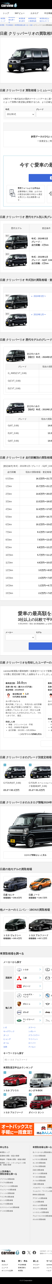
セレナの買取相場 (6, 1204)
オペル (6, 1043)
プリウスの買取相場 (7, 1179)
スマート (32, 1027)
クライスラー (34, 1035)
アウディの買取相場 (40, 1198)
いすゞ (6, 1027)
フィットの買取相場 (7, 1193)
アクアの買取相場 (6, 1183)
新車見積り (22, 1268)
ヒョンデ (7, 1039)
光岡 (5, 1047)
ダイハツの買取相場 (40, 1173)
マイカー (36, 1265)
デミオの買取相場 (6, 1211)
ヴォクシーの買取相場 (8, 1190)
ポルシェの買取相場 (40, 1205)
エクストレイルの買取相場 (9, 1207)
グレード (40, 109)
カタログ (34, 13)
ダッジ (6, 1035)
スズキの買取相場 (39, 1166)
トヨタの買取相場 (39, 1156)
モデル (39, 632)
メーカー (9, 632)
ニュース (5, 1268)
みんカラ (36, 1268)
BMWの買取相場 (39, 1195)
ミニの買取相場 (38, 1202)
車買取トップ (5, 1152)
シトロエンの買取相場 (41, 1212)
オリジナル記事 (7, 1271)
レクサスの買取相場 (40, 1159)
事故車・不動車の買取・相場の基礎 (13, 1159)
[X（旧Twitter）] (29, 1252)
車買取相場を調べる (11, 19)
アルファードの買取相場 (9, 1186)
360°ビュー (20, 13)
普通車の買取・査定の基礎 (9, 1156)
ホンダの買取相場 (39, 1163)
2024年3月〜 (40, 296)
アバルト (32, 1047)
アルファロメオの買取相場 (42, 1216)
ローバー (32, 1043)
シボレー (32, 1031)
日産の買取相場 (38, 1170)
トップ (6, 13)
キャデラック (9, 1031)
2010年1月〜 (40, 314)
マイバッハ (33, 1039)
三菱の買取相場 (38, 1184)
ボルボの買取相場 (39, 1219)
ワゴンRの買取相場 (7, 1197)
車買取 (20, 1271)
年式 (7, 109)
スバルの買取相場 (39, 1181)
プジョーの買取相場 (40, 1209)
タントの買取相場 (6, 1200)
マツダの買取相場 (39, 1177)
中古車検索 (22, 1265)
